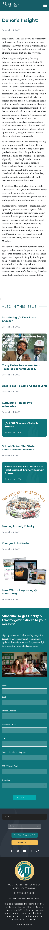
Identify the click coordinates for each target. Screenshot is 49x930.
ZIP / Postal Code (10, 766)
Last (4, 696)
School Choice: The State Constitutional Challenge (18, 447)
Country (6, 779)
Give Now (25, 842)
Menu (10, 817)
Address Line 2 (9, 724)
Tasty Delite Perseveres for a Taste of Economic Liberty (21, 367)
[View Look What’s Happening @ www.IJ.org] (24, 571)
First (4, 685)
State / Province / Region (14, 752)
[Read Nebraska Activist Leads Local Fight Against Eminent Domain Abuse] (24, 472)
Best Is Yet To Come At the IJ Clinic (24, 385)
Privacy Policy (24, 924)
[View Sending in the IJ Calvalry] (24, 505)
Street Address (9, 710)
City (4, 738)
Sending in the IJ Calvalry (18, 526)
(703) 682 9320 (26, 893)
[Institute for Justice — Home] (11, 4)
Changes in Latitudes (16, 543)
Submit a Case (24, 835)
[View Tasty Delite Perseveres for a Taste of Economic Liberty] (24, 347)
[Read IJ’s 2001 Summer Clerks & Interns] (24, 428)
